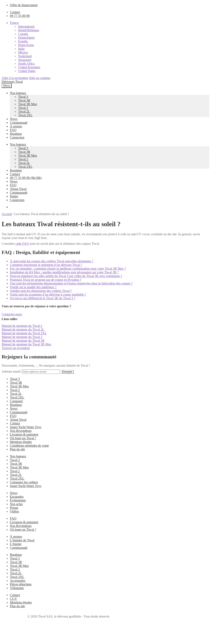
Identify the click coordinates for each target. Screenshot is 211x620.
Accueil (7, 214)
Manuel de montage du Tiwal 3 (22, 337)
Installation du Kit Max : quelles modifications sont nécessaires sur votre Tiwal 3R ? (64, 272)
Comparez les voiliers (24, 482)
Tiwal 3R (24, 100)
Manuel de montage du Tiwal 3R (23, 340)
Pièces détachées (21, 584)
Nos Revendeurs (21, 430)
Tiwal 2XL (25, 115)
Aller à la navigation (15, 78)
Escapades (16, 496)
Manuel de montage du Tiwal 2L (23, 329)
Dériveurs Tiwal (12, 81)
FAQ (13, 130)
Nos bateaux (18, 93)
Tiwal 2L (24, 111)
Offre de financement (24, 5)
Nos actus (16, 504)
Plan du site (17, 449)
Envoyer (67, 371)
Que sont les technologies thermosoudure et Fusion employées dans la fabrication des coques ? (71, 283)
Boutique (16, 133)
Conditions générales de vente (29, 445)
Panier (14, 196)
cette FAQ (22, 243)
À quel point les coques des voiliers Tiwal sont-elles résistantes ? (51, 261)
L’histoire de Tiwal (22, 540)
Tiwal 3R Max (27, 104)
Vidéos (14, 511)
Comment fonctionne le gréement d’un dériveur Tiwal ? (46, 265)
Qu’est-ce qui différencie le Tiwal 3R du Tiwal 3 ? (42, 298)
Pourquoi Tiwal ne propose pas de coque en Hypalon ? (45, 279)
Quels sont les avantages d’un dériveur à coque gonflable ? (48, 294)
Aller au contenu (39, 78)
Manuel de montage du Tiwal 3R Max (26, 344)
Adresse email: (12, 371)
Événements (18, 500)
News (14, 119)
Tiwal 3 (23, 96)
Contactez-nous (12, 314)
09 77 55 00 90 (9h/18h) (26, 177)
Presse (14, 507)
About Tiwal (18, 189)
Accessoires (17, 580)
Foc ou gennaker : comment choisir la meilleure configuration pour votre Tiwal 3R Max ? (68, 268)
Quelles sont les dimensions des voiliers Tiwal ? (41, 291)
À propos (16, 126)
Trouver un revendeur (16, 348)
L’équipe (15, 544)
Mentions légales (21, 442)
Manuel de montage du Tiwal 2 (22, 325)
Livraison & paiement (24, 434)
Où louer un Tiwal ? (23, 438)
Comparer (16, 401)
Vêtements (17, 588)
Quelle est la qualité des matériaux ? (33, 287)
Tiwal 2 (23, 108)
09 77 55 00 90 (20, 15)
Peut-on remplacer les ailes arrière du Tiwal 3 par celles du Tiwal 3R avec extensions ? (66, 276)
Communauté (18, 122)
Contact (15, 12)
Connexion (17, 137)
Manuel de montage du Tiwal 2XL (24, 333)
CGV (13, 598)
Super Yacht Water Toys (25, 427)
